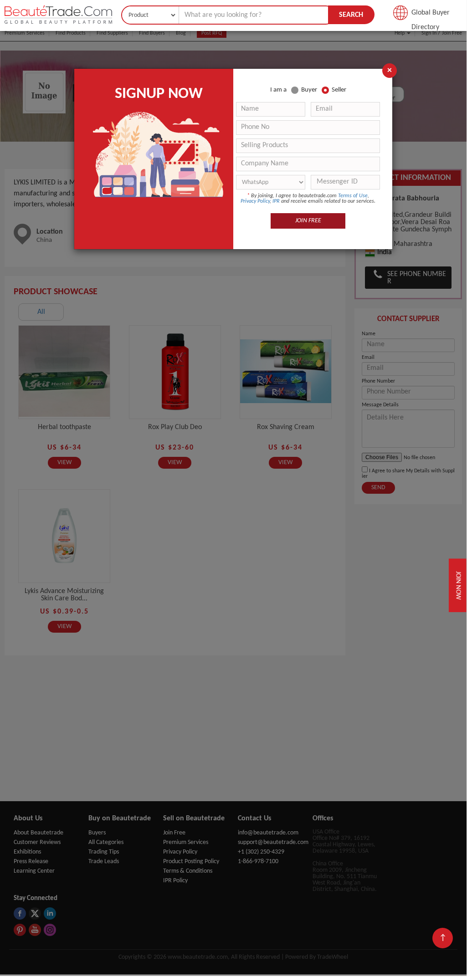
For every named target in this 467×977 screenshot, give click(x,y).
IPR (276, 201)
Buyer (309, 90)
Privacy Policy (255, 201)
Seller (339, 90)
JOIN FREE (308, 220)
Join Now (458, 585)
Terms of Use (353, 196)
